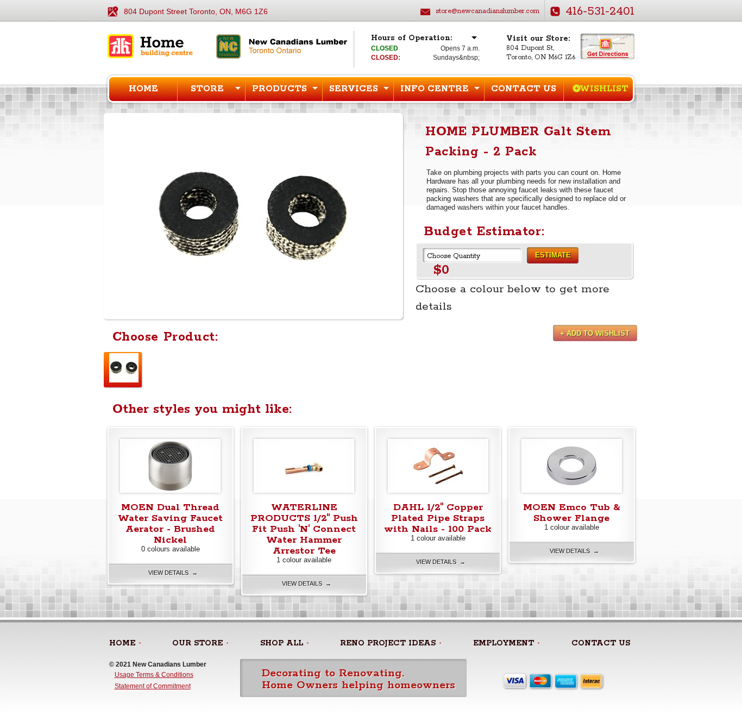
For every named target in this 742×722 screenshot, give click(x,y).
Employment (503, 643)
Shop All (281, 643)
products (279, 89)
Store (207, 89)
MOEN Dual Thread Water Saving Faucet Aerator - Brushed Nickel (170, 523)
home (122, 643)
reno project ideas (388, 643)
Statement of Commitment (153, 686)
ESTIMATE (553, 255)
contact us (600, 643)
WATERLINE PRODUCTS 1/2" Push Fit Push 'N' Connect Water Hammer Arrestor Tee (304, 529)
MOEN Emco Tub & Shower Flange (571, 513)
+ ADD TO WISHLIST (595, 333)
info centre (434, 89)
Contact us (523, 89)
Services (353, 89)
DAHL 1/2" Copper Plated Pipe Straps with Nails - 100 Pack (438, 518)
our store (197, 643)
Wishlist (604, 89)
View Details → (173, 572)
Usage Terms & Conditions (154, 675)
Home (143, 89)
